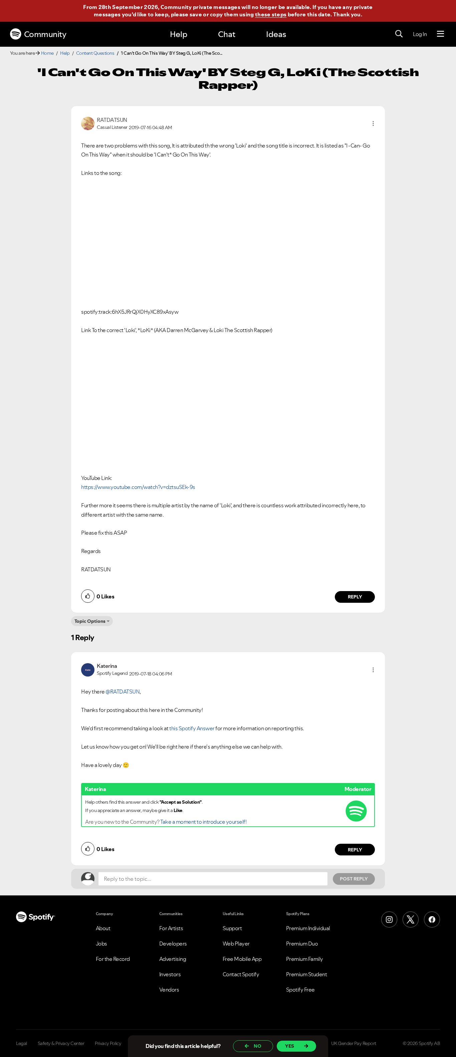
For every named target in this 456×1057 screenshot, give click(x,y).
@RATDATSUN (122, 691)
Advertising (172, 959)
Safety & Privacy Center (61, 1043)
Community (45, 34)
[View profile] (87, 122)
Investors (170, 974)
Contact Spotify (241, 974)
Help (178, 34)
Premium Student (306, 974)
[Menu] (440, 34)
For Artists (171, 928)
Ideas (276, 34)
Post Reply (354, 878)
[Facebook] (432, 919)
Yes (289, 1046)
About (103, 928)
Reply (355, 596)
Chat (226, 34)
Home (47, 53)
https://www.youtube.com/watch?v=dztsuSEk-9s (138, 487)
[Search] (399, 34)
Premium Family (304, 959)
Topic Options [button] (89, 621)
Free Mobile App (242, 959)
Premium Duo (302, 943)
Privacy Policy (108, 1043)
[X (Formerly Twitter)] (411, 919)
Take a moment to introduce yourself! (203, 821)
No (257, 1046)
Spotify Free (300, 989)
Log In (420, 34)
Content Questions (95, 53)
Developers (173, 943)
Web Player (236, 943)
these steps (270, 14)
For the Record (113, 959)
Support (232, 928)
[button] (373, 123)
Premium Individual (308, 928)
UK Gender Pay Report (353, 1043)
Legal (21, 1043)
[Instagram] (389, 919)
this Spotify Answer (192, 728)
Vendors (169, 989)
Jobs (101, 943)
